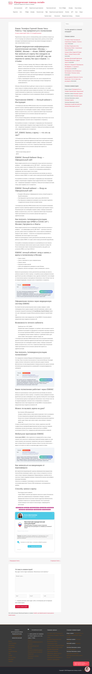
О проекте (30, 644)
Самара (10, 655)
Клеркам (78, 16)
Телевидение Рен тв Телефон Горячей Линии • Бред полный (75, 635)
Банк (76, 12)
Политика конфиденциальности (35, 641)
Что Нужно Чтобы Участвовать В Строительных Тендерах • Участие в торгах (73, 41)
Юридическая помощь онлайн (29, 2)
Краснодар (10, 659)
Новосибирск (11, 645)
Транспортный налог (51, 8)
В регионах (30, 658)
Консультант (57, 16)
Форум (81, 12)
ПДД (46, 12)
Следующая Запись (55, 560)
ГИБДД (26, 12)
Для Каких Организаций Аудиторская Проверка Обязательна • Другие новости (73, 60)
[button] (82, 16)
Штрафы (71, 8)
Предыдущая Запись (14, 560)
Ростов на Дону (12, 657)
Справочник (30, 654)
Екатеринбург (11, 647)
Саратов (10, 661)
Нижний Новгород (12, 651)
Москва (10, 641)
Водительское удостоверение (36, 8)
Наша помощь (78, 8)
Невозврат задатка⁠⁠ (78, 93)
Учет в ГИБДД (62, 8)
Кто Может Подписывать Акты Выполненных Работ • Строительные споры (73, 48)
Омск (9, 653)
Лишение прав (40, 12)
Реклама (30, 648)
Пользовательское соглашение (35, 652)
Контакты (30, 639)
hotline (28, 33)
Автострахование (18, 8)
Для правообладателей (33, 646)
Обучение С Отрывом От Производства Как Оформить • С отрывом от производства (74, 66)
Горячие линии (47, 16)
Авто (21, 12)
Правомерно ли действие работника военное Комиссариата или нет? (75, 655)
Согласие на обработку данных (35, 650)
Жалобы (67, 12)
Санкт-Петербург (12, 643)
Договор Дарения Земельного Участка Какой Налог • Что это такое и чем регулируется (74, 79)
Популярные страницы (33, 656)
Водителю (15, 12)
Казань (10, 649)
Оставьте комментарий (20, 33)
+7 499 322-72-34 (17, 635)
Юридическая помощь (67, 16)
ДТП (26, 8)
